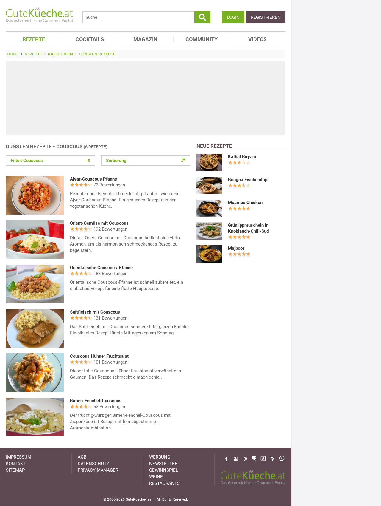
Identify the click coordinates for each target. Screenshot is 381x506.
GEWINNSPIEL (163, 470)
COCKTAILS (90, 39)
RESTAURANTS (164, 483)
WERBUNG (159, 457)
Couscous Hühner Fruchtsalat (99, 356)
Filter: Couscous (50, 160)
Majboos (236, 248)
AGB (82, 457)
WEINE (156, 476)
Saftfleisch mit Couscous (95, 312)
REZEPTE (34, 39)
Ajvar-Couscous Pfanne (93, 179)
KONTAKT (16, 463)
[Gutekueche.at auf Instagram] (254, 458)
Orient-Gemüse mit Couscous (99, 223)
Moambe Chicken (245, 202)
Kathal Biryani (242, 156)
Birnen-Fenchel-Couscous (95, 400)
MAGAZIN (145, 39)
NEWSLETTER (163, 463)
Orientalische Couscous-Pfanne (101, 267)
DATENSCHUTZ (93, 463)
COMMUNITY (201, 39)
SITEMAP (15, 470)
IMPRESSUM (18, 457)
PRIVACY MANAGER (98, 470)
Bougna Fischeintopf (248, 179)
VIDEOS (257, 39)
